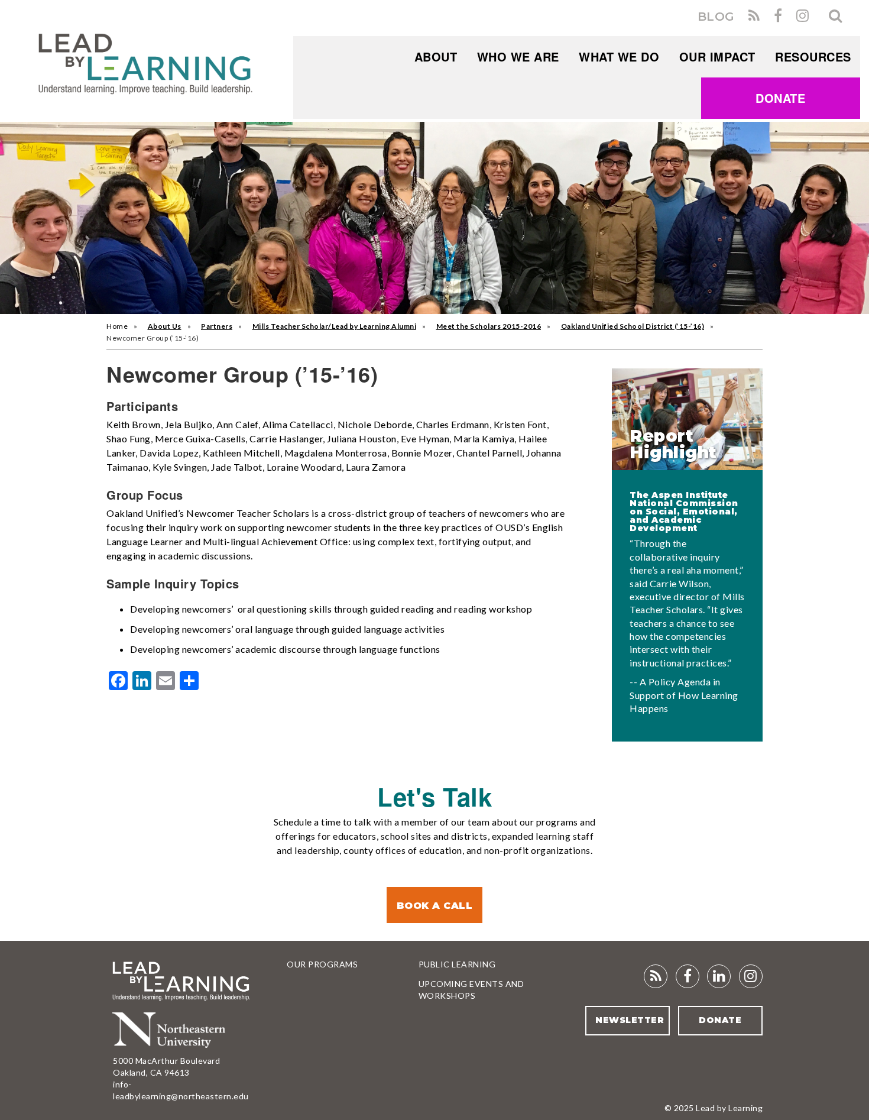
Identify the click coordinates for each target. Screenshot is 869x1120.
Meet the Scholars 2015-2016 (488, 326)
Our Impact (717, 56)
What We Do (619, 56)
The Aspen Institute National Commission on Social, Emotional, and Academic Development (684, 511)
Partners (216, 326)
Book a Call (435, 905)
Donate (780, 97)
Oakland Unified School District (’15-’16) (633, 326)
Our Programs (322, 964)
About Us (164, 326)
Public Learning (457, 964)
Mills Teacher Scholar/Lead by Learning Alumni (334, 326)
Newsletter (629, 1020)
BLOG (716, 16)
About (436, 56)
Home (117, 326)
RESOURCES (813, 56)
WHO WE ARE (518, 56)
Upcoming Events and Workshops (471, 990)
